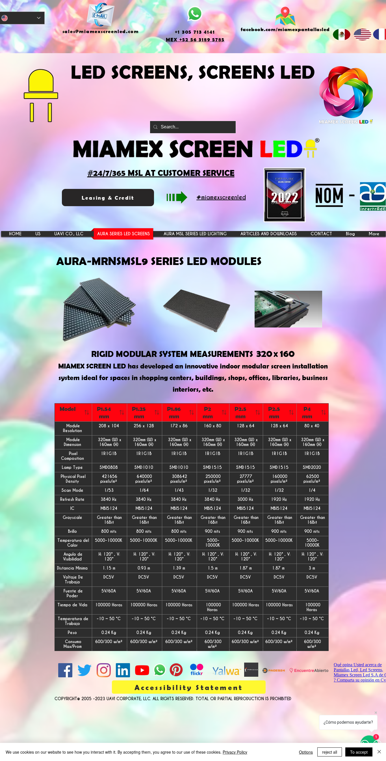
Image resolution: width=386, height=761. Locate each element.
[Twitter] (84, 670)
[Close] (379, 751)
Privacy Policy (235, 752)
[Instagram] (104, 670)
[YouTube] (142, 670)
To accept (359, 752)
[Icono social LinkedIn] (123, 670)
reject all (329, 752)
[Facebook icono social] (65, 670)
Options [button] (306, 752)
